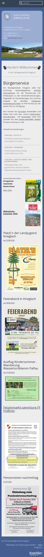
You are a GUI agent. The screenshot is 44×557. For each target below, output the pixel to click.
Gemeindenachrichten (12, 178)
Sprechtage (26, 117)
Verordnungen (9, 117)
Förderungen (35, 114)
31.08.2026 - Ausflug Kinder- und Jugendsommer (18, 160)
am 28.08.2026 (9, 303)
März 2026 (7, 190)
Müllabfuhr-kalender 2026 (10, 212)
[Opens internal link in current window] (26, 111)
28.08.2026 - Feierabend (13, 147)
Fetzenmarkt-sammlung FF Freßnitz (21, 409)
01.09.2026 (7, 482)
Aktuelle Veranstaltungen (13, 129)
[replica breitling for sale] (13, 122)
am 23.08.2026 (9, 240)
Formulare (22, 111)
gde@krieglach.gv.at (15, 38)
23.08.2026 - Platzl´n (12, 135)
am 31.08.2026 (9, 372)
